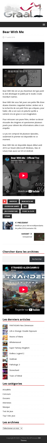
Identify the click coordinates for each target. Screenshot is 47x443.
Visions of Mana (16, 336)
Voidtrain (13, 359)
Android (13, 201)
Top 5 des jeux (9, 415)
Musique (6, 407)
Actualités (7, 389)
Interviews (7, 402)
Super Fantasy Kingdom (19, 348)
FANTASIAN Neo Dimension (21, 325)
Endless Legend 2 (16, 353)
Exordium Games (12, 206)
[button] (43, 24)
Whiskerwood (15, 342)
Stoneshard (14, 370)
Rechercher (37, 259)
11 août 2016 (10, 37)
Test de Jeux (8, 411)
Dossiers (6, 398)
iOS (25, 206)
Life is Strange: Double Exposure (23, 331)
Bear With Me (27, 201)
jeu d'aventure (11, 211)
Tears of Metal (15, 376)
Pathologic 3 (14, 364)
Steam (7, 216)
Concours (7, 394)
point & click (28, 211)
